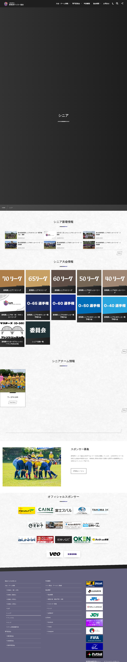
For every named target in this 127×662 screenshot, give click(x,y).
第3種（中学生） (12, 599)
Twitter (50, 627)
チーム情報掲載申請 (13, 627)
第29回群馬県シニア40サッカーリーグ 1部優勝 (108, 243)
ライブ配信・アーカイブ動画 (53, 585)
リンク (50, 608)
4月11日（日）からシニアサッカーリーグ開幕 (69, 233)
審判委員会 (10, 636)
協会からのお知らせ (10, 581)
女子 (8, 608)
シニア (9, 613)
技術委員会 (10, 640)
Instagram (51, 631)
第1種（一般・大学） (13, 590)
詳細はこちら (78, 471)
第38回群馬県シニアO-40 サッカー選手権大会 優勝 (30, 233)
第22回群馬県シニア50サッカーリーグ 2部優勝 (108, 233)
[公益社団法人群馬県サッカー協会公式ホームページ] (14, 3)
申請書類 (47, 581)
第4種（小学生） (12, 604)
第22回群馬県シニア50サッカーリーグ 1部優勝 (30, 243)
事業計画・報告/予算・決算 (55, 599)
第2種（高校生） (12, 594)
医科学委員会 (11, 645)
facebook (50, 622)
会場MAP (50, 613)
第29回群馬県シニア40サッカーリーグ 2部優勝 (69, 243)
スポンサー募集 (52, 604)
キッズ (9, 622)
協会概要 (47, 590)
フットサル (10, 617)
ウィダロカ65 (12, 397)
